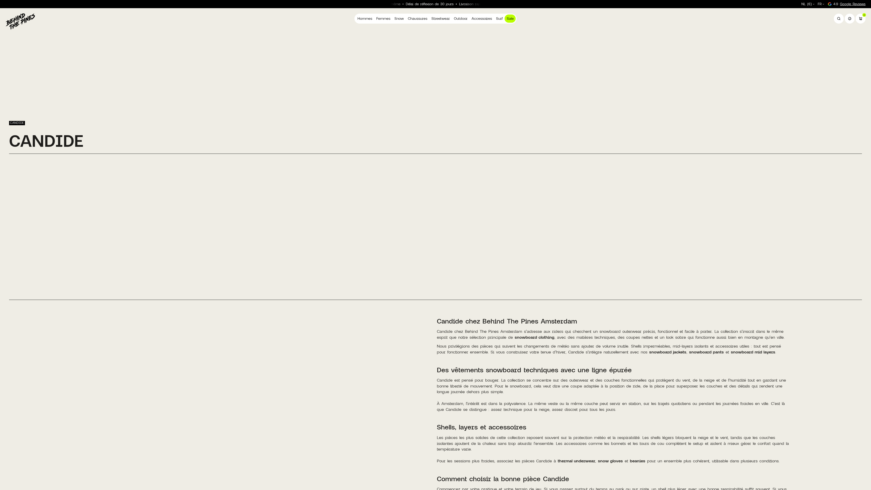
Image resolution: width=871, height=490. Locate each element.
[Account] (850, 19)
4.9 (849, 4)
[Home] (20, 21)
